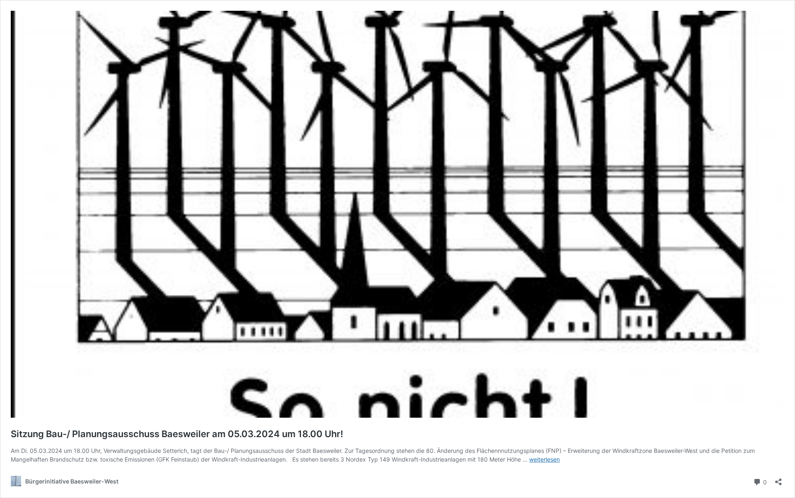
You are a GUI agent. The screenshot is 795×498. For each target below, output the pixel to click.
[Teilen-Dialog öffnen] (778, 479)
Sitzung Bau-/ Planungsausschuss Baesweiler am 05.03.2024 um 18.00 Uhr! (177, 433)
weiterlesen (544, 459)
